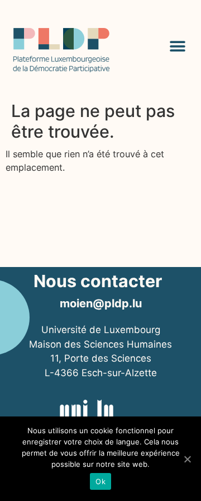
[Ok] (187, 459)
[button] (177, 46)
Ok (100, 481)
